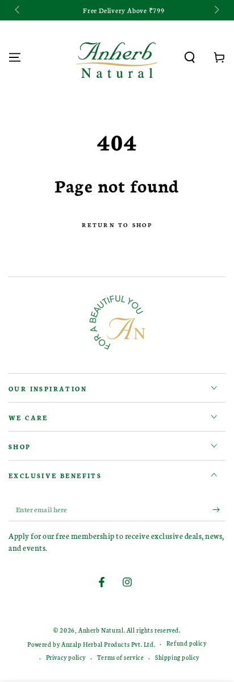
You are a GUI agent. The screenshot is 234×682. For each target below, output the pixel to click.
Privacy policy (66, 657)
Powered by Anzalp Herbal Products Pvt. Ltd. (91, 644)
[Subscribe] (218, 509)
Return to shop (117, 225)
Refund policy (186, 643)
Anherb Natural (100, 630)
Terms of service (120, 657)
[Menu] (15, 57)
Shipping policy (177, 657)
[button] (189, 57)
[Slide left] (18, 10)
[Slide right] (215, 10)
